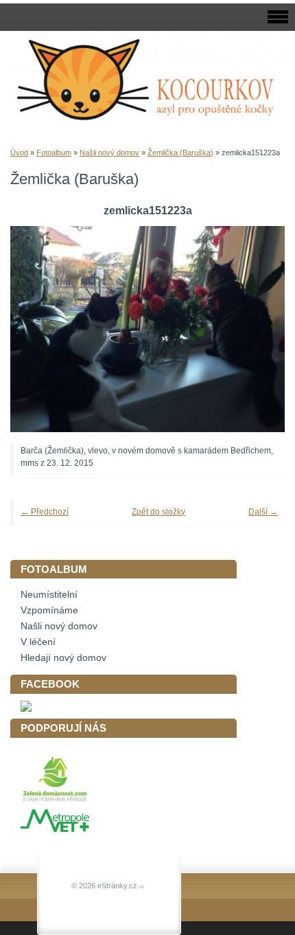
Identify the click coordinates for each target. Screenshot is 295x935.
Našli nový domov (109, 152)
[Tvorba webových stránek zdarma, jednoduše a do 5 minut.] (142, 886)
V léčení (38, 642)
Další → (263, 512)
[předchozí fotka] (39, 329)
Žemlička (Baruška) (180, 152)
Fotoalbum (53, 152)
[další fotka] (255, 329)
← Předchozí (45, 512)
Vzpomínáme (49, 610)
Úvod (19, 152)
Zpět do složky (158, 512)
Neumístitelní (49, 594)
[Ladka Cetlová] (26, 708)
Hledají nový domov (63, 658)
